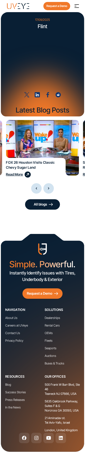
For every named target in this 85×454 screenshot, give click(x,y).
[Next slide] (48, 188)
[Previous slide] (36, 188)
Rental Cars (52, 325)
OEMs (49, 333)
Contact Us (12, 333)
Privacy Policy (14, 340)
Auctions (50, 356)
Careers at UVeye (16, 325)
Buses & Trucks (54, 363)
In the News (13, 407)
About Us (11, 318)
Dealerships (52, 318)
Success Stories (15, 392)
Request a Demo (56, 6)
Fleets (49, 340)
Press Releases (15, 400)
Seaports (50, 348)
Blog (8, 384)
